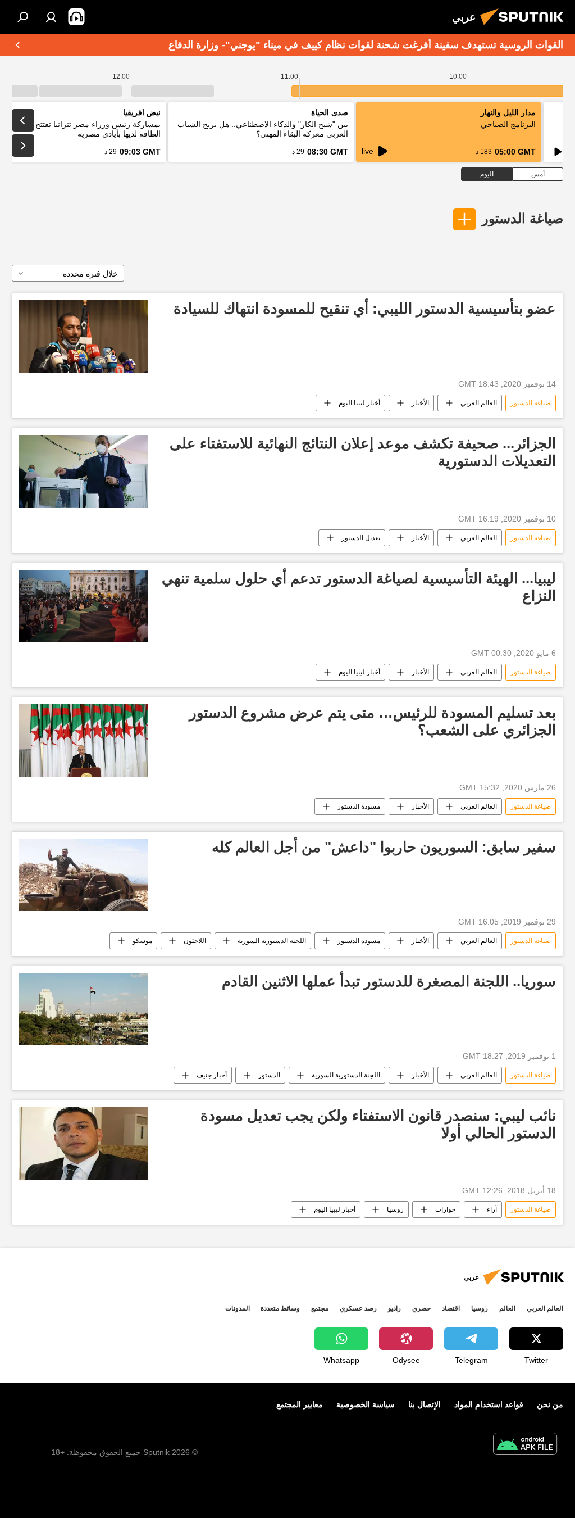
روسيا (395, 1209)
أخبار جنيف (212, 1075)
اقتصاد (451, 1308)
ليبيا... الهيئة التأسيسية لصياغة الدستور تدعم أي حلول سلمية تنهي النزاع (359, 587)
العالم (507, 1308)
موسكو (142, 941)
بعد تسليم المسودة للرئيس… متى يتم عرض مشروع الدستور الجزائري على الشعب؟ (372, 721)
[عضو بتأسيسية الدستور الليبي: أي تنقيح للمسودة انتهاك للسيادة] (83, 336)
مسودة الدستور (358, 806)
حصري (421, 1308)
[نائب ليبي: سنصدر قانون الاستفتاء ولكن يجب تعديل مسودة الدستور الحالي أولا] (83, 1143)
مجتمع (319, 1308)
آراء (492, 1209)
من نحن (550, 1404)
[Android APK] (525, 1445)
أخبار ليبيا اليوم (359, 403)
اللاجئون (195, 941)
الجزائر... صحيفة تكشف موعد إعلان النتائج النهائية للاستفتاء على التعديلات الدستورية (363, 452)
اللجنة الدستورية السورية (272, 941)
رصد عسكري (358, 1308)
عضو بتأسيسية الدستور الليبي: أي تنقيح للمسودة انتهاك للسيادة (365, 308)
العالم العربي (478, 403)
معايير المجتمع (299, 1404)
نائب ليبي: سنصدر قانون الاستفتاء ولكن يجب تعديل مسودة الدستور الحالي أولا (378, 1124)
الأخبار (420, 403)
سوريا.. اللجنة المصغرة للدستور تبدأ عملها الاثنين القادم (389, 981)
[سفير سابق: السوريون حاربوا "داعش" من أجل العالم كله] (83, 875)
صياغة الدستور (522, 218)
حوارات (445, 1209)
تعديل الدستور (360, 538)
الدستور (269, 1075)
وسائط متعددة (280, 1308)
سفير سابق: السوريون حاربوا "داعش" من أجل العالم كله (384, 847)
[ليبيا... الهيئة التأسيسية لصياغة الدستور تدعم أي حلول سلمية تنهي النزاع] (83, 606)
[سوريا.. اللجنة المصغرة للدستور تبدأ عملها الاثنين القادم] (83, 1009)
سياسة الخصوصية (365, 1404)
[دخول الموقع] (51, 17)
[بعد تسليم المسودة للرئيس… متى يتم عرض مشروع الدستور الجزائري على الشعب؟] (83, 740)
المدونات (237, 1308)
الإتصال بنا (424, 1404)
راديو (394, 1308)
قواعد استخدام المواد (488, 1404)
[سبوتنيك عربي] (525, 26)
